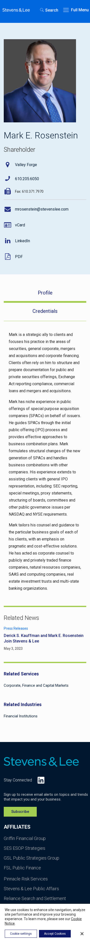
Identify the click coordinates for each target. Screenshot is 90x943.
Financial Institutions (21, 716)
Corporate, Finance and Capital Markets (36, 685)
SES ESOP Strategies (24, 848)
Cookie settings (21, 933)
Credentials (45, 311)
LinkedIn (22, 240)
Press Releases (16, 628)
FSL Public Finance (22, 867)
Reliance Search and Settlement (35, 898)
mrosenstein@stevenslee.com (41, 209)
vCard (20, 225)
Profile (45, 293)
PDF (19, 256)
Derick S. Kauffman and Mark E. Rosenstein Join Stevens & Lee (44, 638)
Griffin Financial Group (25, 838)
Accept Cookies (55, 933)
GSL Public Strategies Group (31, 858)
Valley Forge (26, 164)
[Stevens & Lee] (16, 10)
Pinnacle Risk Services (26, 878)
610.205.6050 (27, 178)
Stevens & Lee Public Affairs (31, 888)
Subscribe (20, 811)
